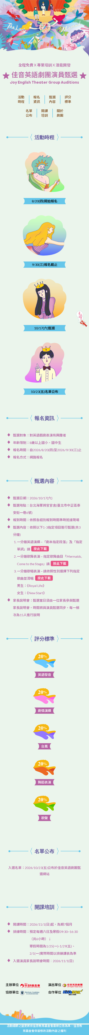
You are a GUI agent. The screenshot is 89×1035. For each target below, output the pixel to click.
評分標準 (68, 99)
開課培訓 (44, 113)
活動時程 (21, 99)
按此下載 (40, 549)
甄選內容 (52, 99)
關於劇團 (60, 113)
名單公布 (29, 113)
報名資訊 (36, 99)
